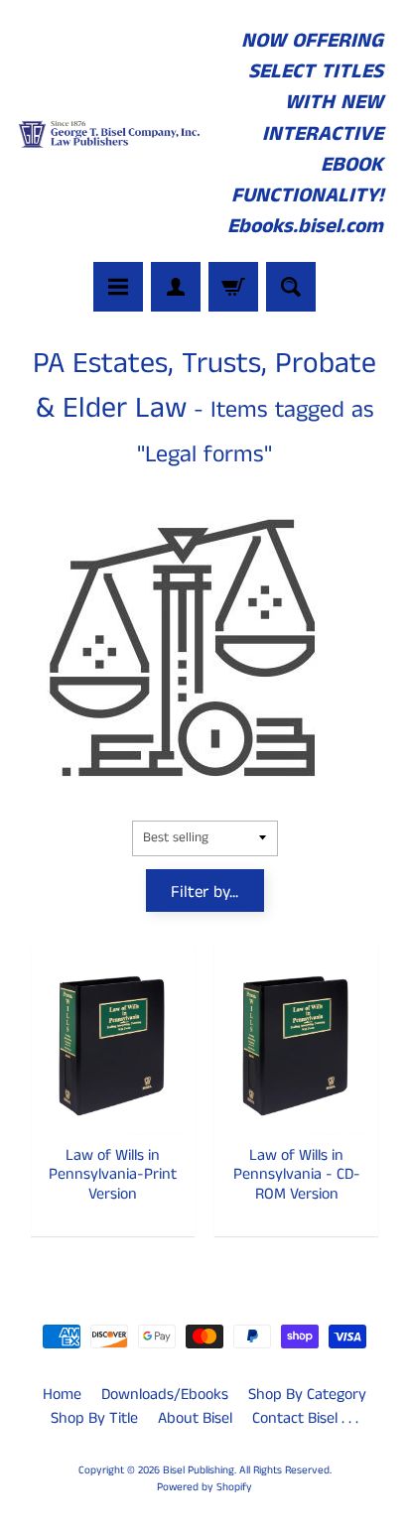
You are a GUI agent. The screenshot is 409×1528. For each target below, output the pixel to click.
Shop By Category (307, 1394)
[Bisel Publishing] (110, 134)
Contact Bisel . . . (305, 1418)
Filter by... (204, 892)
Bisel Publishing (198, 1470)
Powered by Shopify (204, 1487)
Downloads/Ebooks (164, 1394)
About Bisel (195, 1418)
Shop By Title (94, 1418)
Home (62, 1394)
